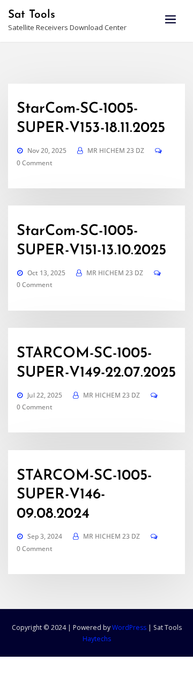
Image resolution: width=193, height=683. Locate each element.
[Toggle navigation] (170, 20)
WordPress (129, 627)
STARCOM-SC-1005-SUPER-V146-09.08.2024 (84, 495)
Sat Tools (31, 14)
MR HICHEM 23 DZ (115, 150)
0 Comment (35, 162)
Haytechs (97, 638)
